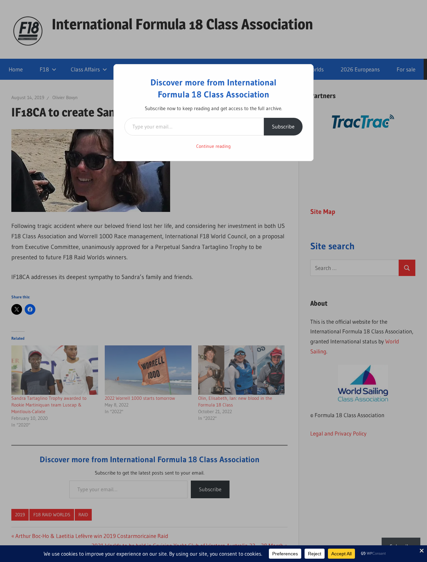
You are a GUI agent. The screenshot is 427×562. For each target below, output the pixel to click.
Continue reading (213, 146)
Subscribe (283, 126)
